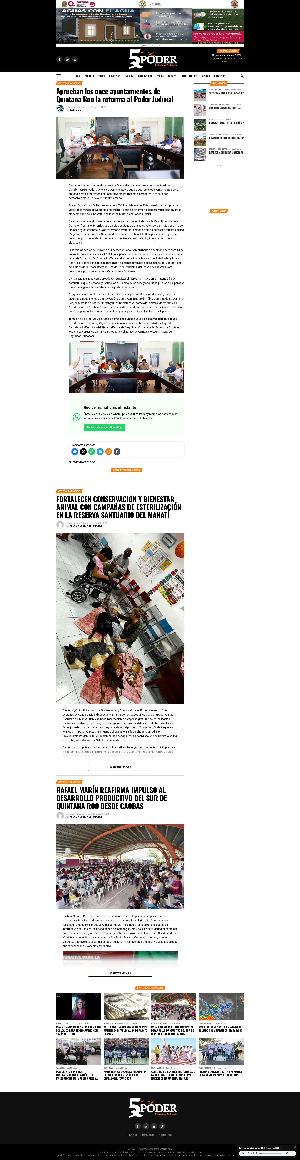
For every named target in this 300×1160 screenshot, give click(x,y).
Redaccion (75, 110)
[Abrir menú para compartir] (108, 451)
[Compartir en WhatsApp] (91, 451)
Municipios (114, 76)
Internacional (145, 76)
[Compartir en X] (83, 451)
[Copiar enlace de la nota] (117, 451)
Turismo (172, 76)
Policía (160, 76)
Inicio (77, 76)
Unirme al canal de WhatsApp (104, 427)
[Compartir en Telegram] (100, 451)
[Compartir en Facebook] (74, 451)
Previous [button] (60, 22)
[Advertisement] (219, 186)
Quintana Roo (165, 1135)
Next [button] (240, 22)
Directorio (219, 76)
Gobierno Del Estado (95, 76)
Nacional (129, 76)
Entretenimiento (189, 76)
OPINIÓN (206, 76)
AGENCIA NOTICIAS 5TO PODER (86, 526)
